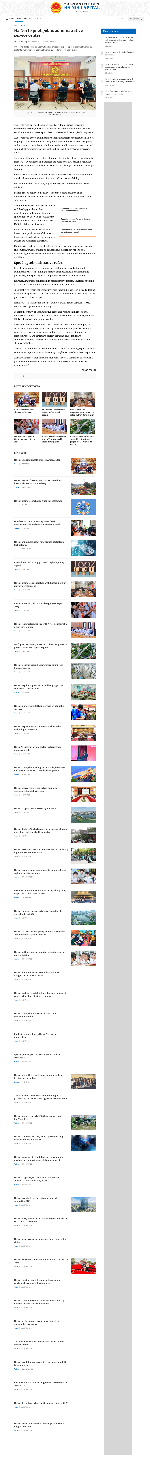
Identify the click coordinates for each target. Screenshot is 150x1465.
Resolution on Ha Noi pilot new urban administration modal (76, 231)
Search (121, 19)
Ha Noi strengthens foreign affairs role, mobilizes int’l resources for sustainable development (39, 769)
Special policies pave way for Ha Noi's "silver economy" (37, 1056)
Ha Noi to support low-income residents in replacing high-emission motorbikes (41, 851)
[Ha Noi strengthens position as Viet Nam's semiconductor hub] (83, 1020)
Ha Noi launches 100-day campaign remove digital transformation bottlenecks (40, 1138)
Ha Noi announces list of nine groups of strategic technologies (39, 543)
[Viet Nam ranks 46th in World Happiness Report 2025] (26, 426)
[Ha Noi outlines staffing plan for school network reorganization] (83, 958)
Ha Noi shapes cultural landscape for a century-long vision (41, 1240)
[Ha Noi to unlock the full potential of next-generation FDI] (83, 1204)
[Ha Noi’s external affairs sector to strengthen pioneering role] (83, 753)
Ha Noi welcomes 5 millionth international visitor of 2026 (41, 1261)
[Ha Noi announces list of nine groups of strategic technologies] (83, 548)
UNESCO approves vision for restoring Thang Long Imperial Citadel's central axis (40, 892)
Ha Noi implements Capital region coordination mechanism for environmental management (38, 1158)
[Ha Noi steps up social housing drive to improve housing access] (83, 671)
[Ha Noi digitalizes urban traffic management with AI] (83, 1409)
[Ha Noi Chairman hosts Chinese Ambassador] (26, 399)
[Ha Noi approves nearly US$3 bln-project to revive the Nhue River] (83, 1122)
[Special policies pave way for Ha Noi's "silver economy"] (83, 1061)
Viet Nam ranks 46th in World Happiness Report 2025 (25, 439)
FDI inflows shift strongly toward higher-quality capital (53, 412)
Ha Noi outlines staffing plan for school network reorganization (39, 953)
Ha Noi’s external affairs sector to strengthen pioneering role (37, 748)
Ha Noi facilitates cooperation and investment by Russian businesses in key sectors (39, 1302)
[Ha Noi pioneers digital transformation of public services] (83, 712)
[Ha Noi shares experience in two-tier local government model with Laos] (83, 794)
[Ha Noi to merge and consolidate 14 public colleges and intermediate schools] (83, 876)
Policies (28, 19)
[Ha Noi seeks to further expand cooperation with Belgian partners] (83, 1430)
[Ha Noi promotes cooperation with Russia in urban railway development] (82, 399)
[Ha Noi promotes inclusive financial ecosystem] (83, 507)
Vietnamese (134, 19)
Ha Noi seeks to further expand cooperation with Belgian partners (39, 1425)
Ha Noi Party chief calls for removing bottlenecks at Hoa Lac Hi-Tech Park (40, 1220)
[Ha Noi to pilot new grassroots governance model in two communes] (83, 1368)
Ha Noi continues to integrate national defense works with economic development (38, 1281)
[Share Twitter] (23, 376)
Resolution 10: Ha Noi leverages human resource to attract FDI (40, 1384)
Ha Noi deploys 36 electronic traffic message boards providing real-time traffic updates (40, 830)
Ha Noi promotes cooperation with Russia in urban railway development (82, 412)
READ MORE (20, 453)
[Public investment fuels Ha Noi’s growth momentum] (83, 1040)
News (19, 19)
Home (11, 19)
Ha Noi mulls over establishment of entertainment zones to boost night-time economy (40, 994)
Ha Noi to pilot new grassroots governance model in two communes (40, 1363)
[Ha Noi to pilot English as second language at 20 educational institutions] (83, 692)
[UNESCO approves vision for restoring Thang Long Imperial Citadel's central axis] (83, 897)
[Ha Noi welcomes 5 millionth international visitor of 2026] (83, 1266)
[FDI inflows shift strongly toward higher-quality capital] (54, 399)
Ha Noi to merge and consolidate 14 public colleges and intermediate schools (40, 871)
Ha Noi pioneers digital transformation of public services (39, 707)
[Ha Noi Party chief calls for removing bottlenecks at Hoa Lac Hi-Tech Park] (83, 1225)
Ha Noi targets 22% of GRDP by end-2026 (35, 808)
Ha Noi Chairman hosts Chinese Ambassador (24, 411)
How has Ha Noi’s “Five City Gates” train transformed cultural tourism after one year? (37, 523)
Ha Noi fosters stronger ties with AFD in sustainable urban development (54, 439)
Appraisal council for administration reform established (76, 220)
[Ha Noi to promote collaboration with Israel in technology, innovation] (83, 733)
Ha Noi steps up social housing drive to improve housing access (38, 666)
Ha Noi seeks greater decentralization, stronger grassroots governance (38, 1322)
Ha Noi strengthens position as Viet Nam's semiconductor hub (36, 1015)
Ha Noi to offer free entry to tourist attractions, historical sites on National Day (38, 482)
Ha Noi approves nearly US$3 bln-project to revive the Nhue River (40, 1117)
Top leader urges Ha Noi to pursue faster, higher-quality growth (39, 1343)
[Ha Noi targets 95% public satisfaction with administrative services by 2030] (83, 1184)
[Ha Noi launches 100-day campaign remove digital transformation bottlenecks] (83, 1143)
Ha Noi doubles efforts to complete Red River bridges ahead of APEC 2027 (37, 974)
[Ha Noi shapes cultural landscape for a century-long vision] (83, 1245)
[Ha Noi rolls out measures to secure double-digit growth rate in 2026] (83, 917)
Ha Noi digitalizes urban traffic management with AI (41, 1403)
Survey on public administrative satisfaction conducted (74, 209)
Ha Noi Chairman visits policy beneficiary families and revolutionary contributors (40, 933)
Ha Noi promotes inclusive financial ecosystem (38, 501)
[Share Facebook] (18, 376)
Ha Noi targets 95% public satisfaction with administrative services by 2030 (36, 1179)
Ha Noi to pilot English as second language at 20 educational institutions (39, 687)
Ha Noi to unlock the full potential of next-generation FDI (36, 1199)
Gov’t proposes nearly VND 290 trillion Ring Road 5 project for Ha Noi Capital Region (82, 440)
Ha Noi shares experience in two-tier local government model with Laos (35, 789)
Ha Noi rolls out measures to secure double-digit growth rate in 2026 (39, 912)
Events (37, 19)
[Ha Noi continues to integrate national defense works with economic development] (83, 1286)
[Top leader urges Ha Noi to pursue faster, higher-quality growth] (83, 1348)
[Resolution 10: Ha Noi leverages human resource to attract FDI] (83, 1389)
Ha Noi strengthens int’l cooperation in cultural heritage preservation (38, 1076)
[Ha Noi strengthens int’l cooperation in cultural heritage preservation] (83, 1081)
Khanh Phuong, (20, 42)
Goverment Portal (82, 12)
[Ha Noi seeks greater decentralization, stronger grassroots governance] (83, 1327)
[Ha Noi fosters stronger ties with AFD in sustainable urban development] (54, 426)
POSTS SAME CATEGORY (27, 386)
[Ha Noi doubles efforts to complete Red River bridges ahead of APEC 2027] (83, 979)
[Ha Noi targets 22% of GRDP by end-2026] (83, 815)
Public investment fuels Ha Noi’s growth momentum (35, 1035)
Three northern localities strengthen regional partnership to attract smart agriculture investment (40, 1097)
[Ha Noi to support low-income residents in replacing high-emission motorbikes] (83, 856)
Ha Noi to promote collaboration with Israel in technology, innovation (37, 728)
